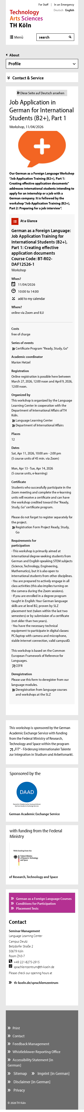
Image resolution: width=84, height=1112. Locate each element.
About (14, 54)
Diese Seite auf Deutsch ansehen (42, 93)
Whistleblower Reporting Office (36, 1051)
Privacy (19, 1090)
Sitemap (20, 1073)
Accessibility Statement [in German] (30, 1062)
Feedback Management (31, 1043)
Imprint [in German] (53, 1073)
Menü (18, 37)
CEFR (19, 665)
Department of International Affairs (39, 425)
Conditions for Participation (35, 903)
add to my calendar (31, 298)
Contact (18, 1035)
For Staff (43, 4)
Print (16, 1027)
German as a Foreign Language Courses (43, 898)
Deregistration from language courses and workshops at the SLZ (41, 692)
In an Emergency (64, 4)
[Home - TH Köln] (26, 18)
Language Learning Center (34, 420)
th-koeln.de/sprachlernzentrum (35, 982)
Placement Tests (26, 908)
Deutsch (58, 10)
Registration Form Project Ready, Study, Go (42, 529)
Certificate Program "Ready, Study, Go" (42, 348)
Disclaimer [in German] (31, 1081)
